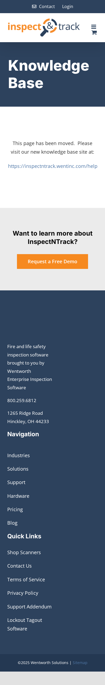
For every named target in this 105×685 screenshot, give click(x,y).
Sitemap (80, 662)
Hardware (18, 496)
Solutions (18, 469)
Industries (18, 455)
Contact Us (19, 566)
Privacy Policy (22, 593)
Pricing (15, 509)
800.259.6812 (21, 400)
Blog (12, 523)
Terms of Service (26, 579)
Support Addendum (29, 606)
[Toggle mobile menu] (94, 27)
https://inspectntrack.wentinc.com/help (52, 166)
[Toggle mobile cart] (94, 32)
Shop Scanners (24, 552)
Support (16, 482)
